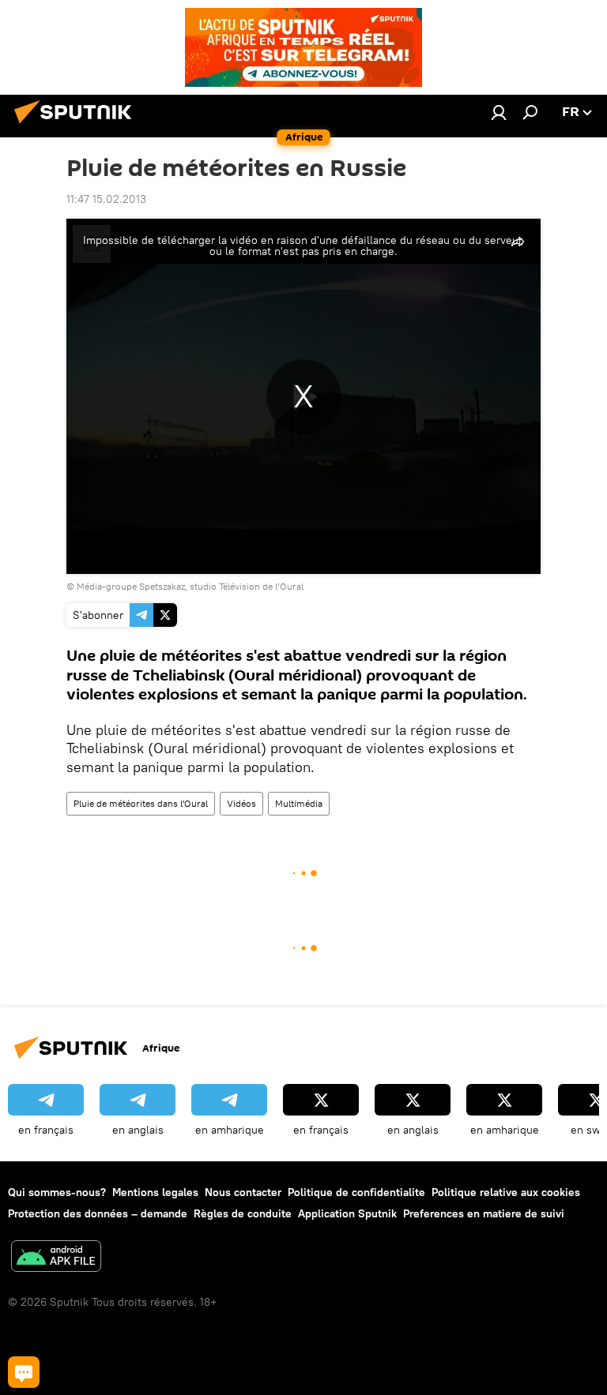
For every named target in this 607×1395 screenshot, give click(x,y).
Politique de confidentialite (356, 1192)
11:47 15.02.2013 (106, 199)
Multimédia (298, 803)
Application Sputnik (347, 1213)
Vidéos (241, 803)
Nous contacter (243, 1192)
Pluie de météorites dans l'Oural (141, 803)
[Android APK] (56, 1258)
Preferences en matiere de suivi (483, 1213)
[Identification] (499, 112)
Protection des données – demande (97, 1213)
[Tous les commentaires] (24, 1372)
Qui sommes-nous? (57, 1192)
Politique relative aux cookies (506, 1192)
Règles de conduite (243, 1213)
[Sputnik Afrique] (77, 125)
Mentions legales (155, 1192)
